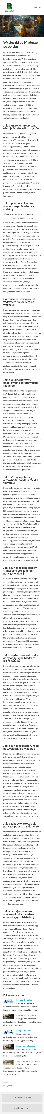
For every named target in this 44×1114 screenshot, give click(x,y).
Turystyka (8, 1086)
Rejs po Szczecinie (23, 1030)
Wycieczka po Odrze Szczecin (28, 1061)
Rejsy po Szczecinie (24, 1000)
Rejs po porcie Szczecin (25, 1046)
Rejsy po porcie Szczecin (26, 1015)
